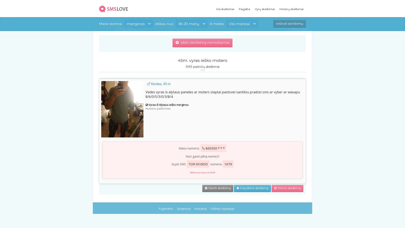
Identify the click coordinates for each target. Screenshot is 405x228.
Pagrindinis (166, 208)
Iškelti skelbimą (219, 188)
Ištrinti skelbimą (289, 188)
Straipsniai (184, 208)
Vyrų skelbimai (265, 9)
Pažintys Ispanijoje (222, 208)
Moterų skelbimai (291, 9)
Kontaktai (200, 208)
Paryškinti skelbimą (253, 188)
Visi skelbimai (225, 9)
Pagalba (244, 9)
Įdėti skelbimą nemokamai (204, 42)
